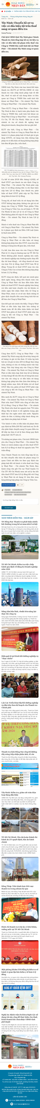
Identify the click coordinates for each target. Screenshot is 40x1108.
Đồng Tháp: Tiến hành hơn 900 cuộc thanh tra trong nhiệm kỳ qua (17, 887)
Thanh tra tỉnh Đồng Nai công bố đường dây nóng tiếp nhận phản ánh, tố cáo (19, 753)
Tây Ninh (7, 490)
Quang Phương (6, 33)
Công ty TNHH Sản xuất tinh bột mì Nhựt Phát (17, 492)
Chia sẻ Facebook (9, 485)
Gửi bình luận (9, 508)
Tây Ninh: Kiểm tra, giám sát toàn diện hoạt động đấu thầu (18, 793)
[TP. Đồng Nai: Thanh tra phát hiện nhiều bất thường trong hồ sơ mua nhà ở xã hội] (20, 547)
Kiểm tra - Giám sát (7, 18)
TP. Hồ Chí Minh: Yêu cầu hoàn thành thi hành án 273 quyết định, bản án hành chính (19, 839)
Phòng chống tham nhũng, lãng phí (21, 16)
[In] (18, 485)
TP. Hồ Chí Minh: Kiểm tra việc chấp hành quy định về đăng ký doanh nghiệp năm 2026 (19, 566)
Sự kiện (8, 11)
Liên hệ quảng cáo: (20, 1097)
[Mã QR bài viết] (22, 485)
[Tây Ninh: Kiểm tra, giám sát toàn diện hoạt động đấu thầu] (20, 820)
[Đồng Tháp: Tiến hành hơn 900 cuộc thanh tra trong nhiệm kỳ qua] (20, 910)
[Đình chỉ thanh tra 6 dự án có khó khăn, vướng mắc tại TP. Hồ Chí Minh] (20, 952)
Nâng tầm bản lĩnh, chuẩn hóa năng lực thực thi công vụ (18, 612)
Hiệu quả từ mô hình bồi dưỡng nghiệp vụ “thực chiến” (19, 657)
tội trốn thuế (8, 494)
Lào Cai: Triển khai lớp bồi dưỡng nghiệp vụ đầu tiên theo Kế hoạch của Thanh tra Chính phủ (19, 705)
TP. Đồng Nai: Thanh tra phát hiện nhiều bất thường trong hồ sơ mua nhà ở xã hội (19, 523)
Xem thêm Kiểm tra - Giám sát (17, 518)
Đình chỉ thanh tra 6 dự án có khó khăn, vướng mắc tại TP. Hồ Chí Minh (19, 928)
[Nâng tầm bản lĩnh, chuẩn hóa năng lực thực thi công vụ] (20, 639)
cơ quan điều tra (17, 490)
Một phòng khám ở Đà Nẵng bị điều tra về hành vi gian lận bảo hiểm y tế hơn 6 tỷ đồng (19, 971)
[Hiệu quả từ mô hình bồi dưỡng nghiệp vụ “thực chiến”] (20, 685)
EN (37, 4)
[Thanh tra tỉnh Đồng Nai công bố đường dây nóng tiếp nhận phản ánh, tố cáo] (20, 775)
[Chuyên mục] (2, 4)
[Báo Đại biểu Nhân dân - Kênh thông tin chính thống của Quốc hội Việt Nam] (20, 4)
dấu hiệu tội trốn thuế (20, 494)
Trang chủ (4, 16)
